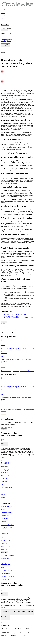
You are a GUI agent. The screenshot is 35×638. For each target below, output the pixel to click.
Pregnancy (3, 36)
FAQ (2, 484)
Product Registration (6, 487)
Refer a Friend (4, 533)
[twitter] (7, 329)
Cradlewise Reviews (6, 39)
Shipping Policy (5, 558)
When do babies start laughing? (12, 316)
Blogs (2, 500)
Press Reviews (4, 518)
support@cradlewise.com (7, 576)
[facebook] (2, 333)
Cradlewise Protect (6, 473)
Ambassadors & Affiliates (7, 525)
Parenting (3, 34)
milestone (30, 123)
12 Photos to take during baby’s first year (15, 314)
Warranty (3, 561)
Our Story (3, 494)
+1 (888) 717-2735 (7, 570)
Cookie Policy (4, 549)
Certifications (4, 481)
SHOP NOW (4, 30)
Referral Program (5, 564)
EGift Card (4, 478)
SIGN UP (3, 429)
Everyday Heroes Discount (8, 528)
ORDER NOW (4, 24)
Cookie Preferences (6, 546)
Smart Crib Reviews (6, 506)
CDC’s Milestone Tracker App (11, 193)
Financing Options (6, 470)
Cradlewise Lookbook (7, 512)
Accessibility (4, 552)
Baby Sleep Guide (6, 41)
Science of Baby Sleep (7, 33)
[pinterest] (1, 333)
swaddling (22, 105)
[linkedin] (12, 333)
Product (3, 38)
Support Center (5, 579)
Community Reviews (6, 515)
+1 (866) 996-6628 (7, 573)
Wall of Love (4, 509)
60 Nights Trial (5, 475)
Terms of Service (5, 540)
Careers (3, 497)
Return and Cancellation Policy (9, 555)
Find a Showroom (5, 530)
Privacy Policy (4, 543)
